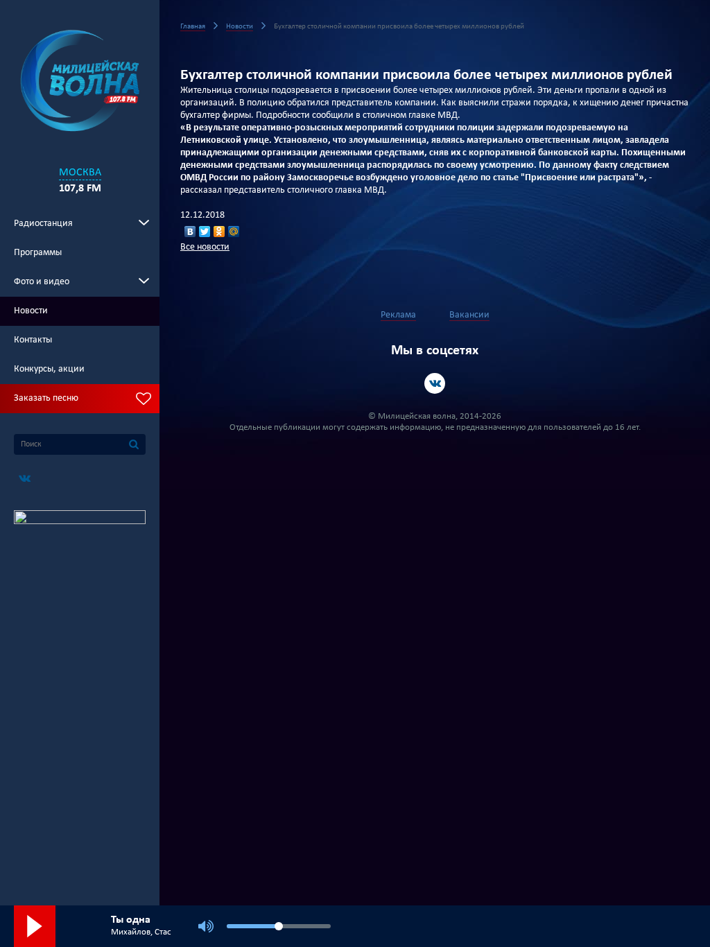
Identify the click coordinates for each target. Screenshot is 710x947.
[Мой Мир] (234, 232)
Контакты (33, 340)
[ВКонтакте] (190, 232)
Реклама (398, 315)
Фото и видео (41, 282)
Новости (31, 311)
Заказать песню (46, 398)
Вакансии (469, 315)
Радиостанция (43, 223)
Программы (38, 252)
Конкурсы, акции (49, 369)
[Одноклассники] (219, 232)
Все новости (205, 247)
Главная (192, 27)
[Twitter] (205, 232)
